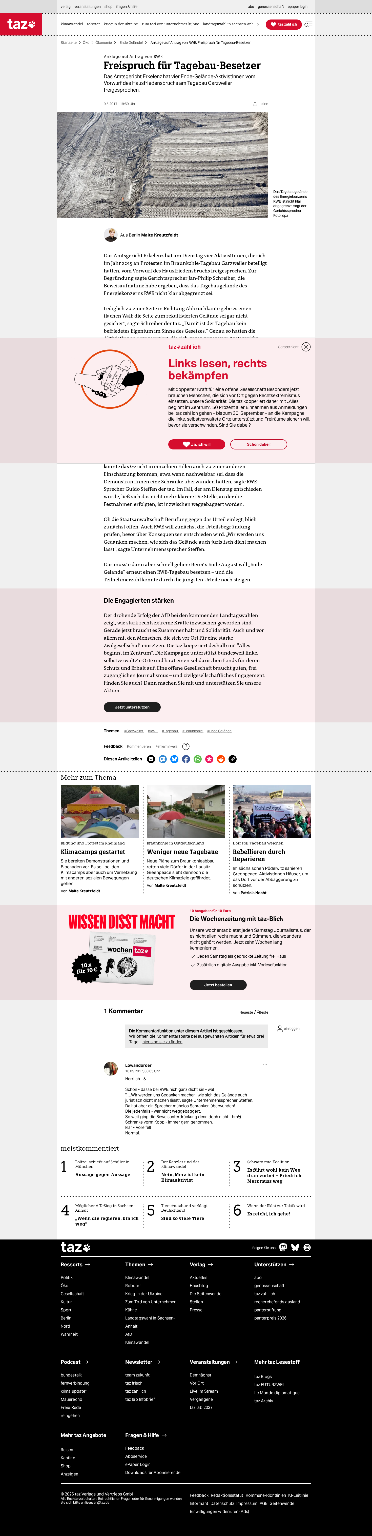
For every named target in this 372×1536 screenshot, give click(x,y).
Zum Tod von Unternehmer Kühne (150, 1306)
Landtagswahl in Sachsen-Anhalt (150, 1322)
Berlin (66, 1318)
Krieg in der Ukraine (143, 1293)
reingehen (70, 1415)
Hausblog (199, 1285)
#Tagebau (170, 731)
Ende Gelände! (131, 42)
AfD (128, 1334)
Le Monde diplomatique (277, 1392)
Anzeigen (69, 1474)
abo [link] (251, 6)
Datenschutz (223, 1503)
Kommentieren (139, 746)
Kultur (66, 1302)
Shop (66, 1466)
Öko (86, 42)
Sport (66, 1310)
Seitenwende (282, 1503)
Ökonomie (103, 42)
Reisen (67, 1449)
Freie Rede (71, 1407)
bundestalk (71, 1375)
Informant (199, 1503)
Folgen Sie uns (264, 1248)
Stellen (196, 1302)
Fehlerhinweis (166, 746)
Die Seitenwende (205, 1293)
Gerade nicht (288, 347)
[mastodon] (283, 1250)
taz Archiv (263, 1401)
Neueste (246, 1012)
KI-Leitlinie (298, 1495)
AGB (264, 1503)
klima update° (74, 1391)
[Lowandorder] (111, 1069)
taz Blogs (263, 1376)
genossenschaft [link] (271, 6)
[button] (308, 24)
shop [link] (108, 6)
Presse (196, 1310)
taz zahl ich (264, 1293)
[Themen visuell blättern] (258, 24)
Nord (65, 1326)
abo (258, 1277)
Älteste (262, 1012)
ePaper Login (138, 1464)
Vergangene (201, 1399)
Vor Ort (197, 1383)
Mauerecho (71, 1399)
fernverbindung (75, 1383)
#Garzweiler (134, 731)
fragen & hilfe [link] (126, 6)
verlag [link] (66, 6)
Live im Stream (204, 1391)
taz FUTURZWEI (269, 1384)
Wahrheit (69, 1334)
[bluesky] (295, 1250)
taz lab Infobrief (140, 1399)
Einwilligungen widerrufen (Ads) (219, 1511)
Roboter (133, 1285)
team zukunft (137, 1375)
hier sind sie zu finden (162, 1042)
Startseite (69, 42)
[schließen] (306, 347)
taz (76, 1248)
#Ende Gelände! (219, 731)
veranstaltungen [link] (87, 6)
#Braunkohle (192, 731)
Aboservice (136, 1456)
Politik (67, 1277)
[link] (73, 24)
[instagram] (307, 1250)
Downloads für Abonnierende (153, 1472)
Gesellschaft (72, 1293)
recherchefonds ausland (277, 1302)
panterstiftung (267, 1310)
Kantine (68, 1458)
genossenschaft (269, 1285)
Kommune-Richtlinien (266, 1495)
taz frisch (133, 1383)
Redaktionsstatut (227, 1495)
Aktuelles (198, 1277)
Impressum (247, 1503)
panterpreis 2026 (270, 1318)
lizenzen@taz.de (97, 1502)
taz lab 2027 (201, 1407)
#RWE (153, 731)
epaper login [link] (297, 6)
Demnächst (200, 1375)
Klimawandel (137, 1277)
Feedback (134, 1448)
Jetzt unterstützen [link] (132, 707)
